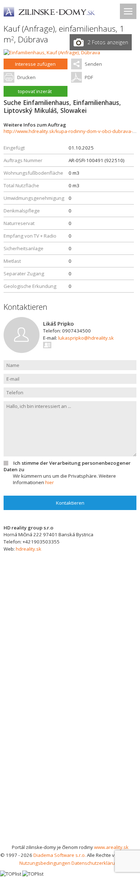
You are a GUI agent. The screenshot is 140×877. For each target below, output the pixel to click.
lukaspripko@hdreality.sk (86, 338)
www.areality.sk (111, 847)
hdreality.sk (28, 549)
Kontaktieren (70, 503)
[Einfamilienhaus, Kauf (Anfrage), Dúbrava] (52, 52)
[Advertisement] (70, 769)
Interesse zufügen (35, 64)
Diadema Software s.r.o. (59, 855)
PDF (89, 77)
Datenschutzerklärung (96, 863)
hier (49, 482)
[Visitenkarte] (47, 345)
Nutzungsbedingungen (44, 863)
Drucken (26, 77)
